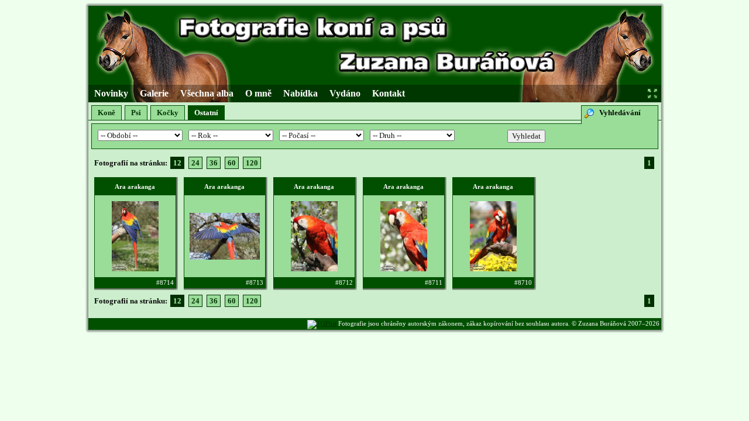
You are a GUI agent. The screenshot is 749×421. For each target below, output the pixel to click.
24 (195, 162)
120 (252, 162)
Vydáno (344, 93)
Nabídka (300, 93)
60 (232, 162)
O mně (258, 93)
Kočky (167, 112)
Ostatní (206, 112)
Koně (106, 112)
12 (177, 162)
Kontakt (388, 93)
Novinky (111, 93)
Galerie (154, 93)
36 (213, 162)
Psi (136, 112)
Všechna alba (206, 93)
